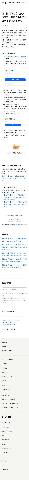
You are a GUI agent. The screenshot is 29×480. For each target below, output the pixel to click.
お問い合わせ (5, 342)
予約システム (5, 372)
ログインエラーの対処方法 (9, 324)
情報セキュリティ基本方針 (8, 399)
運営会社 (4, 461)
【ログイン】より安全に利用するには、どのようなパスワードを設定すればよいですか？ (14, 178)
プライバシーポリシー (7, 350)
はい (10, 220)
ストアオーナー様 (7, 322)
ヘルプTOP (4, 364)
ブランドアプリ (6, 440)
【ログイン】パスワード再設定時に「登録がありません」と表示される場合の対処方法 (15, 204)
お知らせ (4, 464)
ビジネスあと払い (6, 389)
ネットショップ (6, 368)
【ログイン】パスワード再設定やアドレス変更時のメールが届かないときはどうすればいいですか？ (15, 197)
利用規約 (4, 346)
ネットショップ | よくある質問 (15, 2)
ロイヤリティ (5, 444)
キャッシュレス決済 (7, 376)
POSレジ (4, 381)
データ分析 (4, 452)
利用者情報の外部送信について (10, 408)
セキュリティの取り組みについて (10, 403)
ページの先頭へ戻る (10, 312)
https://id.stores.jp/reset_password (15, 56)
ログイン (14, 322)
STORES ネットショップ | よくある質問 (10, 320)
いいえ (18, 220)
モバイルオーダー (6, 385)
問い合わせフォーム (17, 224)
